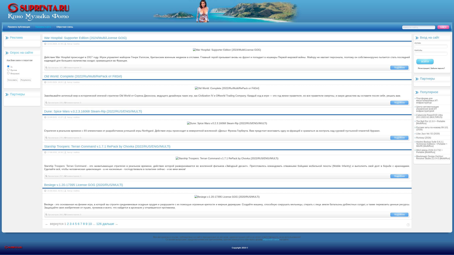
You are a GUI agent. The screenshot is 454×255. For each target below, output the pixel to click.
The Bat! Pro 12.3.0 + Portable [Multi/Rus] (430, 122)
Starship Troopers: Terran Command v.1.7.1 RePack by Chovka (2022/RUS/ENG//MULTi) (107, 146)
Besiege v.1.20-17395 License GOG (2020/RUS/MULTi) (83, 185)
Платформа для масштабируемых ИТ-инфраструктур (427, 100)
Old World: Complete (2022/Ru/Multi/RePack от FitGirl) (83, 76)
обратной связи (271, 239)
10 (90, 224)
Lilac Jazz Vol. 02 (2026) (428, 133)
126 (99, 224)
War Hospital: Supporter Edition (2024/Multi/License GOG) (85, 38)
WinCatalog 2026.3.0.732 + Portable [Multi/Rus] (429, 151)
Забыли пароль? (438, 68)
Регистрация (423, 68)
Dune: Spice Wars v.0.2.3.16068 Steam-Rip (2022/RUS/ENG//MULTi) (93, 111)
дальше (108, 224)
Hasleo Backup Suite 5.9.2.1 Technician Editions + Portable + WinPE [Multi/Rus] (431, 144)
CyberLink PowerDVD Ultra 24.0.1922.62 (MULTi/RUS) (429, 116)
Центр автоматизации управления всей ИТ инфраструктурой (427, 109)
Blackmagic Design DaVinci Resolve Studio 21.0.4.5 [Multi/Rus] (433, 157)
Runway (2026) (423, 138)
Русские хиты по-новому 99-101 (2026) (432, 128)
